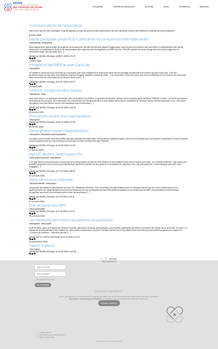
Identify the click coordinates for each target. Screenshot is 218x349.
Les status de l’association (52, 334)
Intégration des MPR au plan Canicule (59, 64)
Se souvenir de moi (45, 279)
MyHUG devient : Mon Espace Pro (56, 154)
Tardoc (43, 94)
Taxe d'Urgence (35, 249)
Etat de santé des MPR (37, 183)
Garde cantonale (35, 43)
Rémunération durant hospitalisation (58, 130)
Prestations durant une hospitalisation (60, 116)
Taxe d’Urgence (41, 245)
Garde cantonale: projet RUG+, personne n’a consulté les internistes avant (89, 39)
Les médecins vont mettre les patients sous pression (71, 219)
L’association (45, 332)
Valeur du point (46, 224)
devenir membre (109, 303)
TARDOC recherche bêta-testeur (55, 90)
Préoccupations (47, 43)
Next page (113, 259)
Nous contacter (46, 337)
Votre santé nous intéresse (51, 179)
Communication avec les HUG (39, 158)
